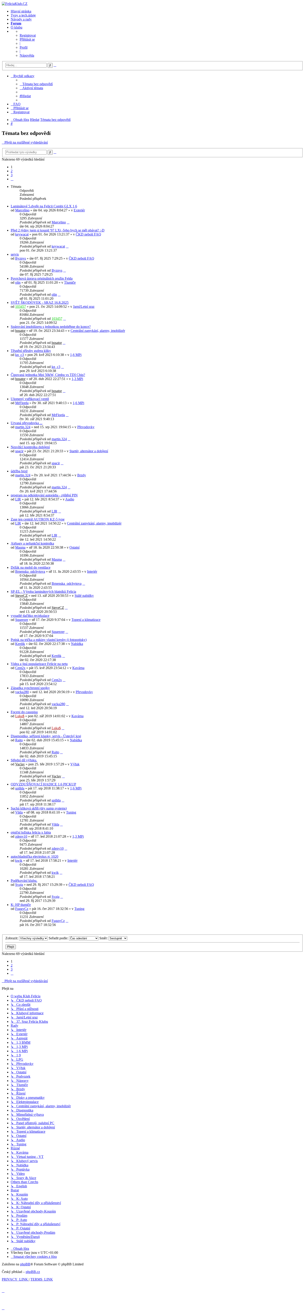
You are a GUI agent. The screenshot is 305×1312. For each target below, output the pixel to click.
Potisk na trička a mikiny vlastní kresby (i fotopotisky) (49, 640)
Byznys (20, 258)
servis (15, 254)
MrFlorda (22, 403)
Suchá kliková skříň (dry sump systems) (39, 808)
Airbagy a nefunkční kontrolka (32, 543)
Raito (19, 740)
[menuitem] (36, 84)
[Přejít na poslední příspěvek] (68, 222)
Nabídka (77, 644)
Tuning (71, 812)
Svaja (19, 884)
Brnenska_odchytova (30, 571)
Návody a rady (21, 19)
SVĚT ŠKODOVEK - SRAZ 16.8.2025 (40, 302)
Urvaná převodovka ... (26, 423)
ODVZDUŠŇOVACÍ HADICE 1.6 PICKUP (43, 784)
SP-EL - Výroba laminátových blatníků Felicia (43, 591)
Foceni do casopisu (24, 712)
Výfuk (74, 764)
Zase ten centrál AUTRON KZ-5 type (38, 519)
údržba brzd (19, 471)
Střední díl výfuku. (24, 760)
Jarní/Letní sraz (83, 306)
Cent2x (20, 668)
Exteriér (79, 210)
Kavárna (78, 668)
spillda (19, 788)
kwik (18, 860)
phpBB (25, 1264)
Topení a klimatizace (85, 620)
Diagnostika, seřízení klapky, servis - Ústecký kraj (46, 736)
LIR (18, 499)
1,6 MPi (75, 355)
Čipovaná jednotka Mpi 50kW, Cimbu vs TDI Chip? (48, 375)
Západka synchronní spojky (30, 688)
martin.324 (22, 427)
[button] (12, 179)
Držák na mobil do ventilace (30, 567)
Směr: (104, 938)
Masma (20, 547)
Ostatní (74, 547)
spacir (19, 451)
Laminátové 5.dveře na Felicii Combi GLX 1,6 (44, 206)
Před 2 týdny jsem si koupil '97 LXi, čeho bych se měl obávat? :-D (57, 230)
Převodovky (85, 427)
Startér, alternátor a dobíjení (88, 451)
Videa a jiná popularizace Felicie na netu (39, 664)
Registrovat (28, 35)
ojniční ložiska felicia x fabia (31, 832)
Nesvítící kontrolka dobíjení (30, 447)
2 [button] (12, 171)
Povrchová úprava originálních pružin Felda (42, 278)
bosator (20, 331)
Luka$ (19, 716)
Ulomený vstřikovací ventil (30, 399)
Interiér (92, 571)
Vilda (19, 812)
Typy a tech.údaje (23, 15)
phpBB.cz (33, 1272)
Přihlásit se (27, 39)
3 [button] (12, 175)
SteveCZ (21, 595)
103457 (20, 306)
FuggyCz (21, 909)
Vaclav (20, 764)
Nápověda (27, 55)
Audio (69, 499)
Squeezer (21, 620)
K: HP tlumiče (21, 905)
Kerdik (20, 644)
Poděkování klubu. (24, 880)
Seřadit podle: (59, 938)
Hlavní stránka (21, 11)
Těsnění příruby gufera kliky (31, 351)
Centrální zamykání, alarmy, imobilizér (98, 331)
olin (18, 282)
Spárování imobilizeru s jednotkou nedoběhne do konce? (51, 327)
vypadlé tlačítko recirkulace (30, 616)
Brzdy (81, 475)
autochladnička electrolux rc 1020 (34, 856)
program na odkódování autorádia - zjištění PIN (44, 495)
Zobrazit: (12, 938)
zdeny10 (21, 836)
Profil (23, 47)
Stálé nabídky (84, 595)
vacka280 (22, 692)
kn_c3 (19, 355)
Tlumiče (70, 282)
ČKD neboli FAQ (88, 234)
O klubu (16, 27)
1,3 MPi (77, 379)
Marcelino (22, 210)
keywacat (22, 234)
